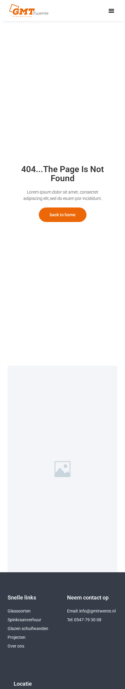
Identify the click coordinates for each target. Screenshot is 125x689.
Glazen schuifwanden (28, 628)
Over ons (16, 646)
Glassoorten (19, 611)
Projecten (16, 637)
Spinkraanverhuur (24, 619)
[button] (111, 10)
